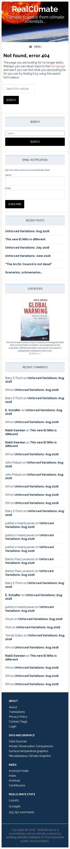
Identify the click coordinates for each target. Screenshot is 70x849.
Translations (17, 712)
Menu (37, 46)
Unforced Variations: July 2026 (27, 247)
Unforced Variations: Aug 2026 (27, 231)
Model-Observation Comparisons (31, 746)
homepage (57, 66)
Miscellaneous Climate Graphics (30, 756)
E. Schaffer (13, 410)
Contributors (17, 785)
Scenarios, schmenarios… (23, 272)
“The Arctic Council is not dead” (28, 264)
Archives (14, 780)
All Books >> (35, 353)
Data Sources (18, 741)
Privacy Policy (18, 716)
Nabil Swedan (15, 430)
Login (12, 726)
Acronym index (19, 771)
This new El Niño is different (25, 239)
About (13, 707)
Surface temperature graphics (28, 751)
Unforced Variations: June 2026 (28, 256)
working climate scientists (23, 837)
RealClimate (35, 9)
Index (12, 775)
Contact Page (18, 721)
